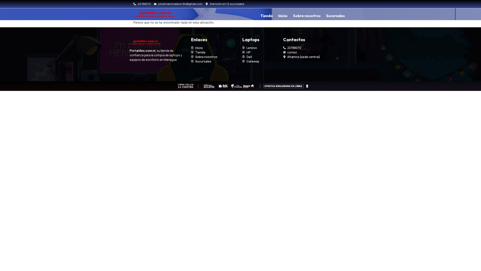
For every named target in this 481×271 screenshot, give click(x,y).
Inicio (282, 15)
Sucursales (335, 15)
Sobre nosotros (307, 15)
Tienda (266, 15)
